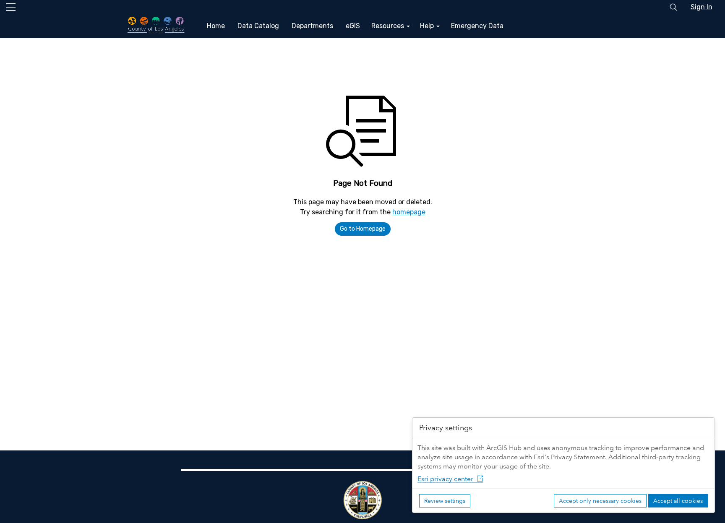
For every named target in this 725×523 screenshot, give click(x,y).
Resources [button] (388, 26)
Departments (312, 26)
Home (216, 26)
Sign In (701, 7)
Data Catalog (258, 26)
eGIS (353, 26)
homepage (408, 212)
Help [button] (428, 26)
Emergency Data (477, 26)
